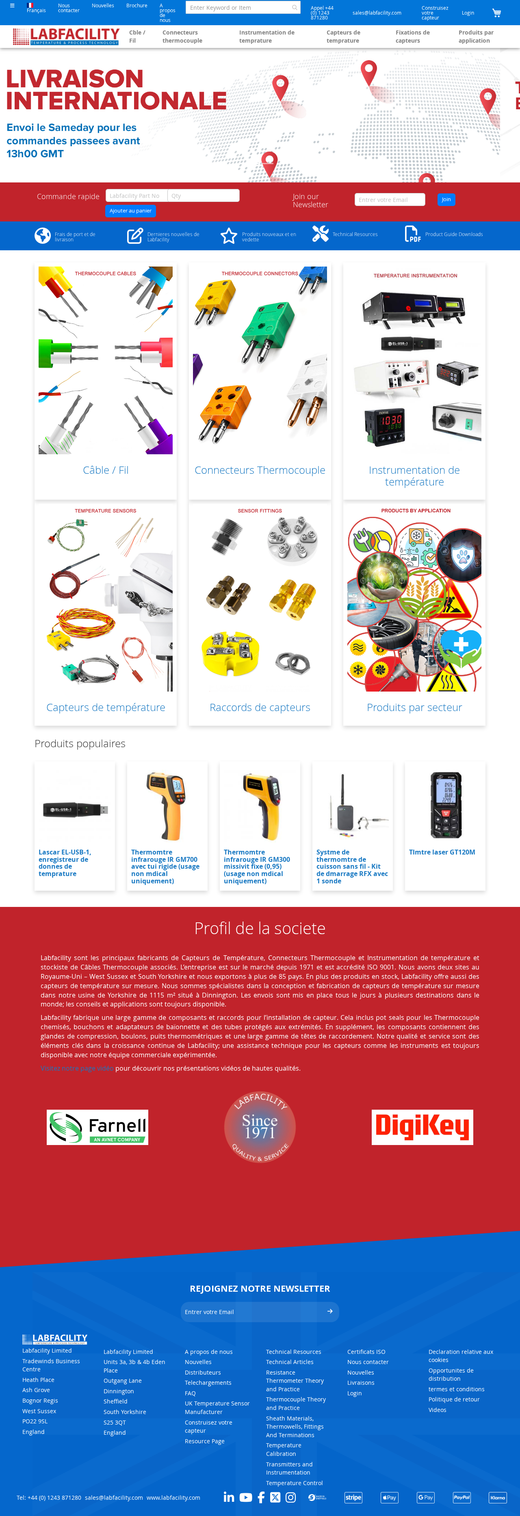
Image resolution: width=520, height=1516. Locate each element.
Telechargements (208, 1382)
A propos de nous (168, 12)
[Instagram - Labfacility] (291, 1497)
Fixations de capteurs (413, 36)
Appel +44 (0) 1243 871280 (322, 12)
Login (468, 12)
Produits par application (476, 36)
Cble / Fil (137, 36)
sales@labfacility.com (377, 12)
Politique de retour (454, 1399)
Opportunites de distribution (451, 1374)
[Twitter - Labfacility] (275, 1497)
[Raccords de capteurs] (260, 598)
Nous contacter (69, 7)
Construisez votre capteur (435, 12)
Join (446, 199)
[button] (12, 5)
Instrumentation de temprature (267, 36)
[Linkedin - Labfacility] (229, 1497)
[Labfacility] (66, 36)
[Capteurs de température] (106, 598)
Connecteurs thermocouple (182, 36)
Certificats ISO (366, 1352)
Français (36, 10)
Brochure (136, 5)
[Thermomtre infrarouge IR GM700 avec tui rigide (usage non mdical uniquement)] (167, 806)
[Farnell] (97, 1127)
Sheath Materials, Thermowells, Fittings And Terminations (295, 1426)
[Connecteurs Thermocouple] (260, 360)
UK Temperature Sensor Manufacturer (217, 1407)
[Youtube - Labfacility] (245, 1497)
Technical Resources (293, 1352)
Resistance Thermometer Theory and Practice (295, 1381)
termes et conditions (457, 1389)
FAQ (190, 1393)
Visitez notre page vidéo (77, 1068)
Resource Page (205, 1441)
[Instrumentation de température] (414, 360)
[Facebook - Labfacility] (261, 1497)
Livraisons (361, 1382)
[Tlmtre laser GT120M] (445, 806)
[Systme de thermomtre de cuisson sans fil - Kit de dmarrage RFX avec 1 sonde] (352, 806)
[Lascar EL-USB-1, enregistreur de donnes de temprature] (75, 806)
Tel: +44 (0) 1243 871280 (49, 1497)
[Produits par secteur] (414, 598)
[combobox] (243, 7)
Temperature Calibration (283, 1449)
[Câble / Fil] (106, 360)
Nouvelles (103, 5)
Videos (437, 1410)
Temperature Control (294, 1483)
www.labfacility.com (173, 1497)
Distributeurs (203, 1372)
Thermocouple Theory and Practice (296, 1403)
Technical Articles (290, 1362)
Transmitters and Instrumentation (289, 1468)
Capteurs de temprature (343, 36)
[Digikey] (422, 1127)
